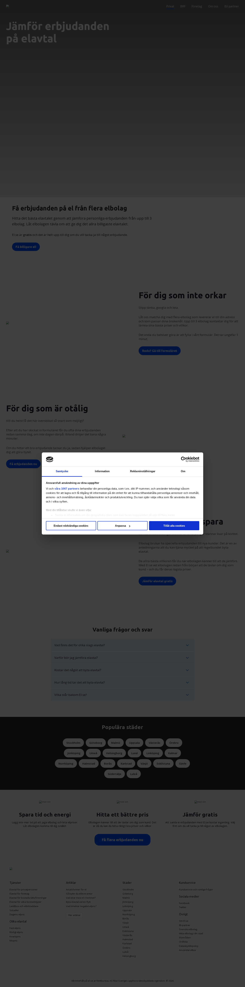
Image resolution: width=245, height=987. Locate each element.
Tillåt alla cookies (174, 525)
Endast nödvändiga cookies (71, 525)
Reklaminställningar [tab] (142, 471)
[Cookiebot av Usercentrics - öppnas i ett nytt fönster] (183, 459)
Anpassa (120, 525)
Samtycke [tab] (62, 471)
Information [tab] (102, 471)
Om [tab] (183, 471)
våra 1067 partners (67, 488)
